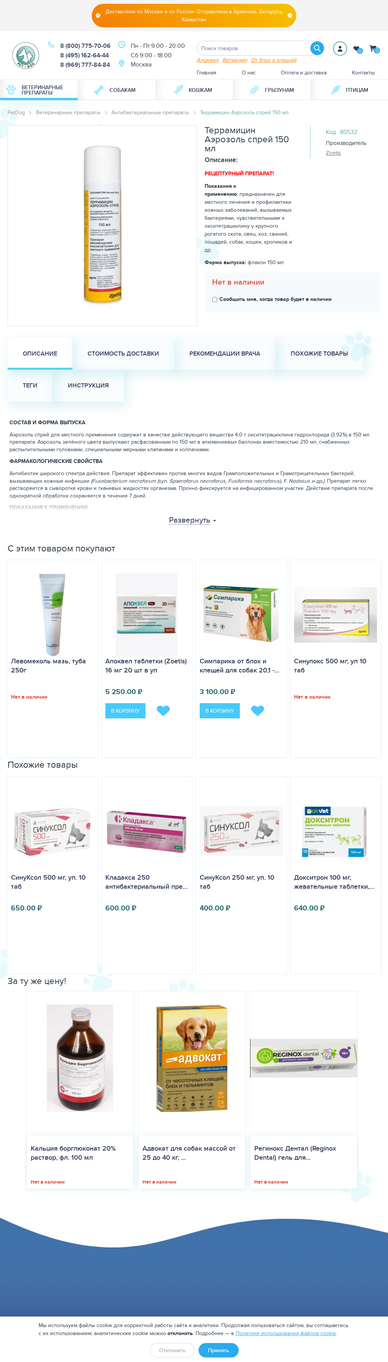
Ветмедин (234, 60)
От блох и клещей (273, 60)
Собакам (123, 90)
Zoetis (333, 153)
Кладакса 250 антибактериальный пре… (146, 882)
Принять (218, 1350)
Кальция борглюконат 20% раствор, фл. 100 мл (73, 1153)
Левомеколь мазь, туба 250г (48, 666)
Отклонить (172, 1350)
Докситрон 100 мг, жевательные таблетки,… (334, 882)
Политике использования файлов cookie (286, 1333)
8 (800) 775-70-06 (85, 45)
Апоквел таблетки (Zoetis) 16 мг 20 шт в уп (146, 666)
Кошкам (200, 90)
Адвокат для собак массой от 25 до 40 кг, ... (189, 1153)
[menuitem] (39, 90)
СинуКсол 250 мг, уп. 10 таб (237, 882)
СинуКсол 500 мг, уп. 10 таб (48, 882)
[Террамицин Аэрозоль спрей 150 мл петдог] (102, 226)
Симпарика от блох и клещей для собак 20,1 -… (239, 666)
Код (331, 132)
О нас (249, 72)
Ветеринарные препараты (42, 89)
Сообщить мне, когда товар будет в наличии (275, 299)
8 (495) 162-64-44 (84, 55)
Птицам (357, 90)
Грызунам (279, 90)
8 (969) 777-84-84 (85, 64)
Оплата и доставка (304, 72)
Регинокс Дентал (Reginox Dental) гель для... (295, 1153)
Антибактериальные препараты (150, 112)
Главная (206, 72)
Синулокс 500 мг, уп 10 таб (330, 666)
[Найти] (317, 48)
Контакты (363, 72)
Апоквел (208, 60)
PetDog (16, 112)
